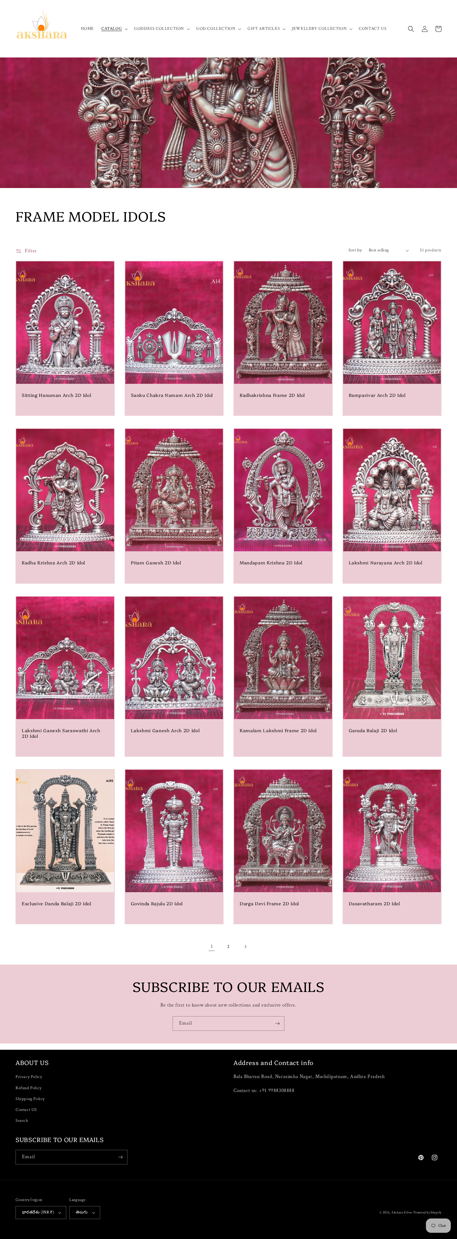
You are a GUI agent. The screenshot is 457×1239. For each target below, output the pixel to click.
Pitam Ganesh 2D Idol (156, 562)
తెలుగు (82, 1212)
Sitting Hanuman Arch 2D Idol (56, 395)
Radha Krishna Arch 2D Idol (53, 562)
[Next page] (245, 946)
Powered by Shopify (427, 1213)
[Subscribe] (277, 1023)
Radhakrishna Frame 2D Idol (272, 395)
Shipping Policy (30, 1099)
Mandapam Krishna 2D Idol (271, 562)
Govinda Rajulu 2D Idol (157, 903)
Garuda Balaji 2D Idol (373, 730)
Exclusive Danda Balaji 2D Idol (56, 903)
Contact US (26, 1110)
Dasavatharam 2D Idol (374, 903)
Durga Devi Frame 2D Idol (269, 903)
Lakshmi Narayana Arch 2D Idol (385, 562)
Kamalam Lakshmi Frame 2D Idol (278, 730)
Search (22, 1120)
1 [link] (212, 946)
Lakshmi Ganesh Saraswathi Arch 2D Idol (61, 733)
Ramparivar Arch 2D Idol (377, 395)
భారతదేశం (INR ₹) (38, 1212)
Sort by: (355, 250)
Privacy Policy (29, 1077)
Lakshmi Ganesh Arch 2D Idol (165, 730)
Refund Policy (29, 1088)
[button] (114, 28)
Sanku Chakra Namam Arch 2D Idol (172, 395)
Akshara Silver (402, 1213)
